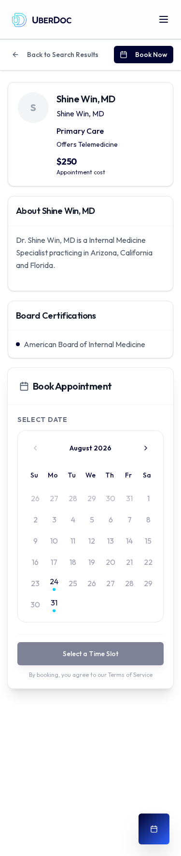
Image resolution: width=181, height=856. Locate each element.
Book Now (151, 54)
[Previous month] (35, 448)
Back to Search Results (62, 54)
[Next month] (145, 448)
